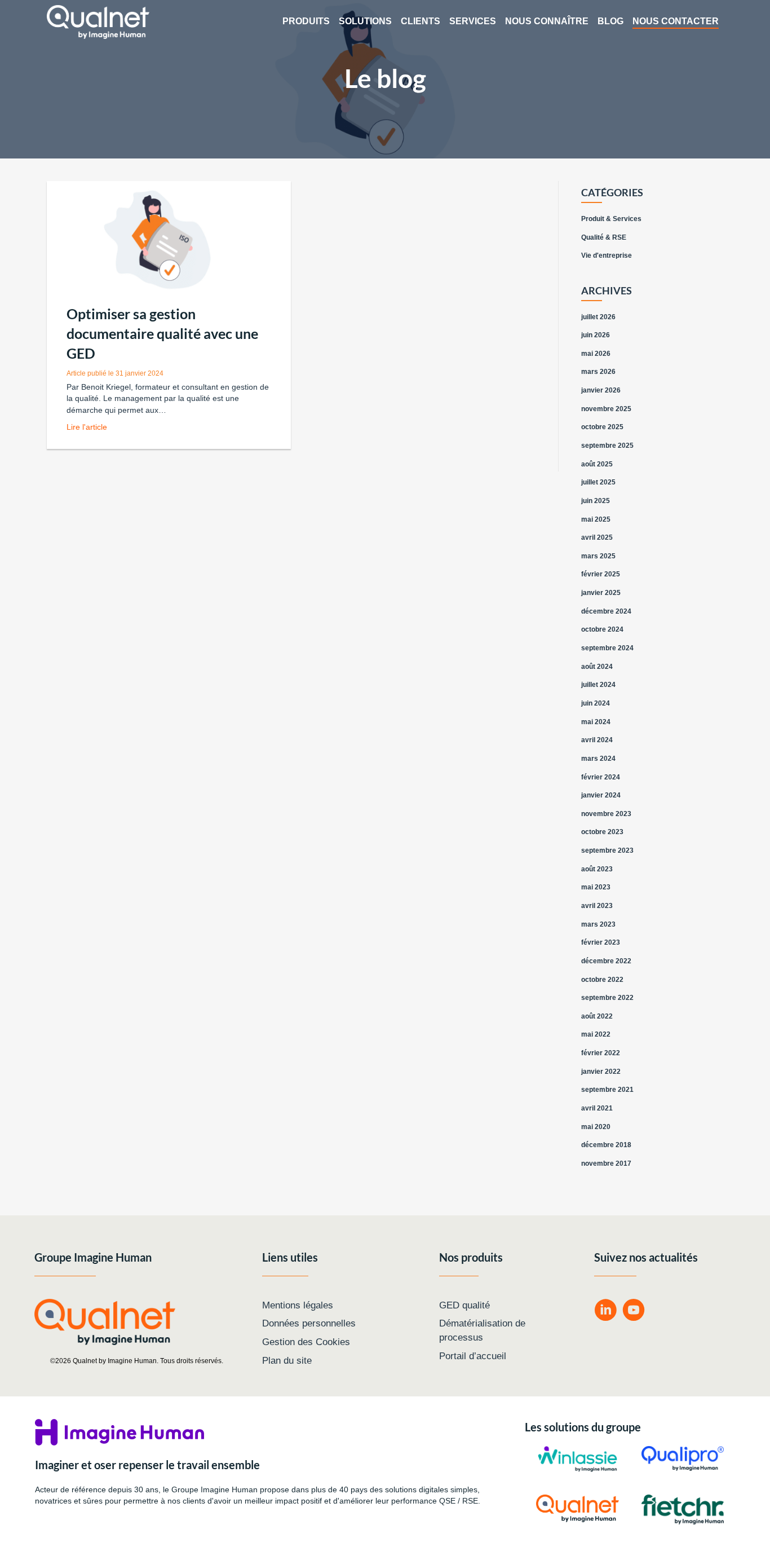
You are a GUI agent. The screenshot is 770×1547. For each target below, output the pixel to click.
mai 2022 (595, 1034)
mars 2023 (598, 924)
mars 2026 (598, 372)
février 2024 (600, 777)
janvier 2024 (601, 795)
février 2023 (600, 942)
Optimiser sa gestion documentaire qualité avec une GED (162, 333)
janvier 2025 (601, 593)
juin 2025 (595, 501)
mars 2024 (598, 759)
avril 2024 (597, 740)
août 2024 (597, 667)
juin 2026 (595, 335)
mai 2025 (595, 519)
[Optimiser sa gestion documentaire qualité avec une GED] (169, 237)
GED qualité (464, 1305)
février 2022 (600, 1053)
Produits (306, 21)
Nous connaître (546, 21)
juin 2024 (595, 703)
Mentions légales (297, 1305)
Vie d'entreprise (606, 255)
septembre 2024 (607, 648)
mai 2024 (595, 722)
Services (472, 21)
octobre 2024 (602, 629)
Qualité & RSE (603, 237)
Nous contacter (675, 21)
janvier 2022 (601, 1072)
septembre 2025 (607, 445)
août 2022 (597, 1016)
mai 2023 (595, 887)
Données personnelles (309, 1323)
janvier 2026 (601, 390)
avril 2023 (597, 906)
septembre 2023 (607, 850)
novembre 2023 (606, 814)
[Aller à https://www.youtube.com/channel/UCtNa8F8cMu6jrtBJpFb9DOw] (633, 1311)
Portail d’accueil (472, 1356)
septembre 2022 (607, 998)
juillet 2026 (598, 317)
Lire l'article (87, 426)
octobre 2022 (602, 980)
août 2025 (597, 464)
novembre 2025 (606, 409)
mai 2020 (595, 1127)
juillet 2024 (598, 685)
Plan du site (287, 1360)
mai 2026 (595, 354)
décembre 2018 (606, 1145)
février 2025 (600, 574)
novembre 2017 (606, 1163)
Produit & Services (611, 219)
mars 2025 (598, 556)
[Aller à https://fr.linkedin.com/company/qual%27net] (605, 1311)
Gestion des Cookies (306, 1342)
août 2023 (597, 869)
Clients (420, 21)
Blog (610, 21)
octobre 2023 (602, 832)
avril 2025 (597, 537)
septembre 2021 (607, 1090)
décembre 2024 (606, 611)
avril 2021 (597, 1108)
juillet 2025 (598, 482)
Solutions (365, 21)
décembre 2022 (606, 961)
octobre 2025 (602, 427)
